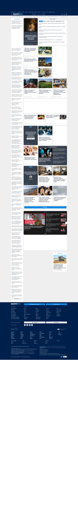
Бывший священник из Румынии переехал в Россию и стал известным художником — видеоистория (34, 227)
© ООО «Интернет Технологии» (25, 356)
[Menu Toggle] (11, 14)
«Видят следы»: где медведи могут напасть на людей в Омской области (52, 116)
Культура (37, 311)
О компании (13, 311)
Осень (47, 309)
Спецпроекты (58, 315)
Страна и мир (58, 311)
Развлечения (48, 315)
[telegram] (25, 325)
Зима (36, 308)
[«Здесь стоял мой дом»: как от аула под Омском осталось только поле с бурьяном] (45, 83)
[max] (30, 325)
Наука (37, 315)
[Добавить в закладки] (36, 44)
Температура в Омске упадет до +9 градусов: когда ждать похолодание (31, 37)
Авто (25, 308)
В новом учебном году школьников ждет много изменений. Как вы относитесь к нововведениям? (30, 134)
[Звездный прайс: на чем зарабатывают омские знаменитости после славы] (31, 150)
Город (25, 312)
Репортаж (60, 253)
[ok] (32, 325)
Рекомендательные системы (43, 352)
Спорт (57, 308)
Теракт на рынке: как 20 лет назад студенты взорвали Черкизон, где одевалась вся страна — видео (53, 219)
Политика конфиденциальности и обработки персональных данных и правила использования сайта (53, 354)
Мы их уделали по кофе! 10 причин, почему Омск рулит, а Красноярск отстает (31, 60)
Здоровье (25, 318)
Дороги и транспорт (27, 314)
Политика (47, 311)
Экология (57, 312)
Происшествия (48, 312)
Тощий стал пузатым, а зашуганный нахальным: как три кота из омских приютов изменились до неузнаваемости (30, 72)
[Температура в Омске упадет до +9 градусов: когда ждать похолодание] (31, 25)
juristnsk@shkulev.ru (31, 353)
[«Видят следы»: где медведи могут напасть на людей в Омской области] (63, 117)
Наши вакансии (13, 314)
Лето (36, 312)
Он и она (47, 308)
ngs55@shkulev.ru (21, 352)
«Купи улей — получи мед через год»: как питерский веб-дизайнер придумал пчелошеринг (30, 50)
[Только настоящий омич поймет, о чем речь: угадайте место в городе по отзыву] (31, 83)
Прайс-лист (13, 309)
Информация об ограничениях (43, 349)
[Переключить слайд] (66, 223)
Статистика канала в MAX (15, 318)
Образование (38, 318)
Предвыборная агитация (15, 317)
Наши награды (13, 312)
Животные (25, 317)
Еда (24, 315)
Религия (47, 317)
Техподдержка (13, 315)
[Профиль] (66, 14)
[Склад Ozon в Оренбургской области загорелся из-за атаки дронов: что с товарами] (60, 190)
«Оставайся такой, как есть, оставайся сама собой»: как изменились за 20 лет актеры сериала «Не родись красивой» (53, 224)
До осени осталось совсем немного (30, 41)
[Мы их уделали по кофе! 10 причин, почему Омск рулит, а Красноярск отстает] (45, 61)
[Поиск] (62, 14)
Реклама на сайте (14, 308)
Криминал (37, 309)
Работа (47, 314)
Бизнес (25, 309)
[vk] (27, 325)
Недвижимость (38, 317)
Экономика (58, 314)
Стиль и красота (59, 309)
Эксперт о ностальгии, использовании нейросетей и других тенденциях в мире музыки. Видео (52, 229)
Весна (25, 311)
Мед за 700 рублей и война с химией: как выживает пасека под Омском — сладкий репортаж (30, 117)
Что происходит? (52, 147)
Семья (47, 318)
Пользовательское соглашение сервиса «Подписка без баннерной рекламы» (49, 353)
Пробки (39, 14)
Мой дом (37, 314)
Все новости (17, 19)
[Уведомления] (64, 14)
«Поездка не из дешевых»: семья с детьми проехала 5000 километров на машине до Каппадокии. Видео (53, 214)
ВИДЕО (45, 212)
